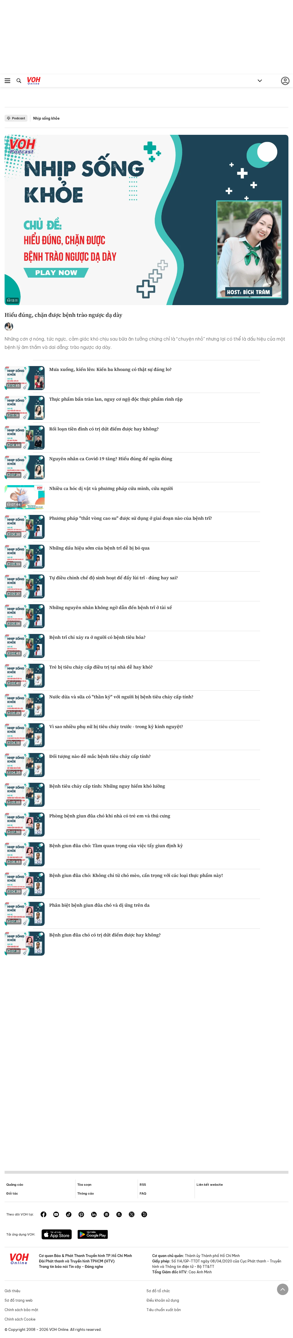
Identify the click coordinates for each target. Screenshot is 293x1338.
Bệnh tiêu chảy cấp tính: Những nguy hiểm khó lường (107, 786)
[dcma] (119, 1215)
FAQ (143, 1193)
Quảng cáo (14, 1185)
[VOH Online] (34, 81)
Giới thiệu (12, 1291)
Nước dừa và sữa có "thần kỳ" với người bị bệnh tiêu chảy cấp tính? (121, 696)
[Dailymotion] (144, 1215)
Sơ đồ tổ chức (158, 1291)
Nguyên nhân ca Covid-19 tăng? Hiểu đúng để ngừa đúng (110, 458)
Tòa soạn (84, 1185)
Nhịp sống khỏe (46, 118)
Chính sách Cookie (20, 1319)
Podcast (18, 118)
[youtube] (56, 1215)
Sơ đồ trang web (19, 1300)
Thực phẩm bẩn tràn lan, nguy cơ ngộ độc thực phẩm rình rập (116, 399)
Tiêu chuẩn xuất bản (163, 1310)
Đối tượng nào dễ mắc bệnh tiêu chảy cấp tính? (100, 756)
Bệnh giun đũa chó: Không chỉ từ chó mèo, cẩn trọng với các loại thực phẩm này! (136, 875)
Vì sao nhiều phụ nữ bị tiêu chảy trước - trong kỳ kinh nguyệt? (116, 726)
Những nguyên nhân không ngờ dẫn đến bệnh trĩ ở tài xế (110, 607)
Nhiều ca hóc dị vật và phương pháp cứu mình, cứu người (111, 488)
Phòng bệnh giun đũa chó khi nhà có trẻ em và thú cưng (109, 816)
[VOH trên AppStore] (57, 1235)
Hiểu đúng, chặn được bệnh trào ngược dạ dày (63, 315)
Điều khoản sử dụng (162, 1300)
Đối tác (12, 1193)
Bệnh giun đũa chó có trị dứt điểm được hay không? (105, 935)
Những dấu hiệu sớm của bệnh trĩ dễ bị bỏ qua (99, 548)
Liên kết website (210, 1185)
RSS (143, 1185)
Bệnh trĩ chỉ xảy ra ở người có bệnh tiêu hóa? (97, 637)
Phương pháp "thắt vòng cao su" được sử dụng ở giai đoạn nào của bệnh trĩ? (130, 518)
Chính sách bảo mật (21, 1310)
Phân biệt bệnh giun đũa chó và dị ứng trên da (99, 905)
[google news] (106, 1215)
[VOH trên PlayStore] (93, 1235)
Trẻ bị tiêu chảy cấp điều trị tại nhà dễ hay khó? (101, 667)
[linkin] (94, 1215)
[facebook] (43, 1215)
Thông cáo (85, 1193)
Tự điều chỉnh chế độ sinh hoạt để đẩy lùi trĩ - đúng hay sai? (113, 577)
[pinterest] (81, 1215)
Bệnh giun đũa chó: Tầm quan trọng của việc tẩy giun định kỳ (116, 845)
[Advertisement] (146, 1062)
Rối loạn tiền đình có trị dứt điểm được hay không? (104, 429)
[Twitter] (131, 1215)
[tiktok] (68, 1215)
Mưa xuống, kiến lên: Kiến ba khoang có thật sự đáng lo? (110, 369)
